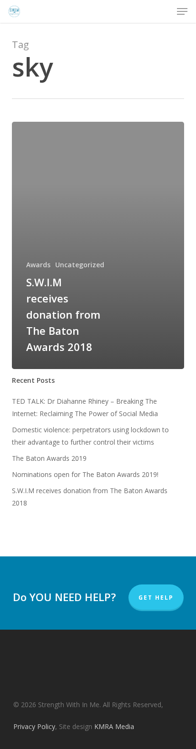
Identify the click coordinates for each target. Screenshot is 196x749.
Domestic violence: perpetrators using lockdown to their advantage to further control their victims (90, 436)
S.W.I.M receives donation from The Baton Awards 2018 (89, 496)
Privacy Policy (34, 726)
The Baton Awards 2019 (49, 458)
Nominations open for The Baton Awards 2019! (85, 474)
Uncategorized (79, 264)
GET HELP (156, 597)
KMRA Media (114, 726)
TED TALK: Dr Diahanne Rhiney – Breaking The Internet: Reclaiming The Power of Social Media (85, 407)
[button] (182, 11)
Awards (38, 264)
